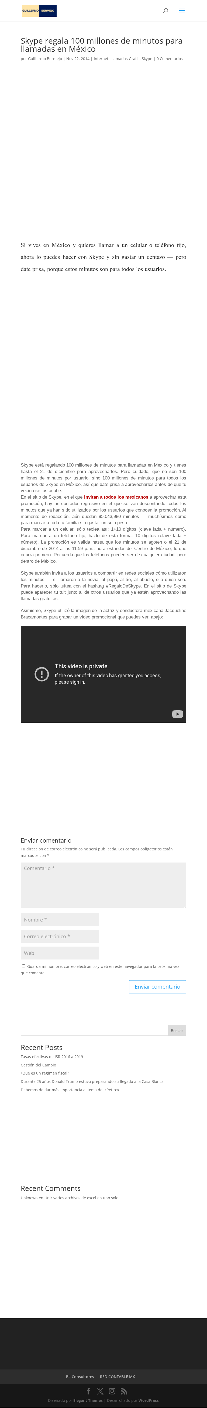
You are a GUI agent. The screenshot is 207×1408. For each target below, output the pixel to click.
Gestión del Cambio (38, 1065)
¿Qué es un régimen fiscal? (45, 1073)
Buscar (177, 1030)
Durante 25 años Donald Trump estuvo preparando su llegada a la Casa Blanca (92, 1081)
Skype (147, 58)
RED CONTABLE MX (117, 1376)
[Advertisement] (103, 115)
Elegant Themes (88, 1400)
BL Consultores (80, 1376)
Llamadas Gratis (125, 58)
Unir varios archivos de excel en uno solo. (81, 1197)
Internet (101, 58)
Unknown (29, 1197)
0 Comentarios (170, 58)
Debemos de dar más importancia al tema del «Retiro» (70, 1089)
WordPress (149, 1400)
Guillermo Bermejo (45, 58)
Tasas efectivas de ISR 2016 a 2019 (52, 1056)
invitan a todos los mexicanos (116, 497)
